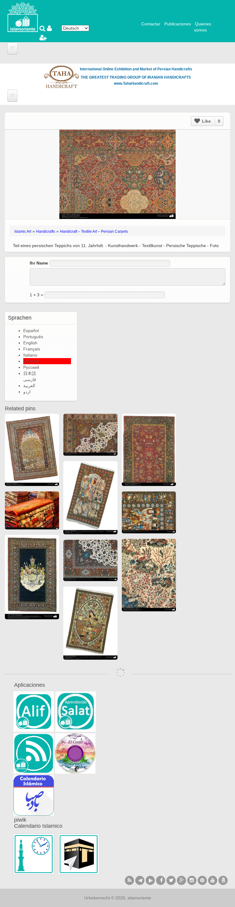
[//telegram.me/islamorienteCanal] (139, 880)
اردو (27, 391)
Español (31, 330)
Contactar (150, 23)
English (30, 342)
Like (210, 121)
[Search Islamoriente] (43, 29)
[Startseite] (22, 16)
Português (33, 336)
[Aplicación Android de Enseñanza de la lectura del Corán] (33, 711)
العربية (29, 385)
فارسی (29, 379)
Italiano (30, 355)
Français (31, 348)
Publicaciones (177, 23)
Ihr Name (39, 263)
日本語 (29, 373)
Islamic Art (22, 231)
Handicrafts (45, 231)
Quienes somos (202, 26)
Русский (31, 367)
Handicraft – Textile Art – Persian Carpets (94, 231)
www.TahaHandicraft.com (136, 83)
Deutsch (31, 361)
